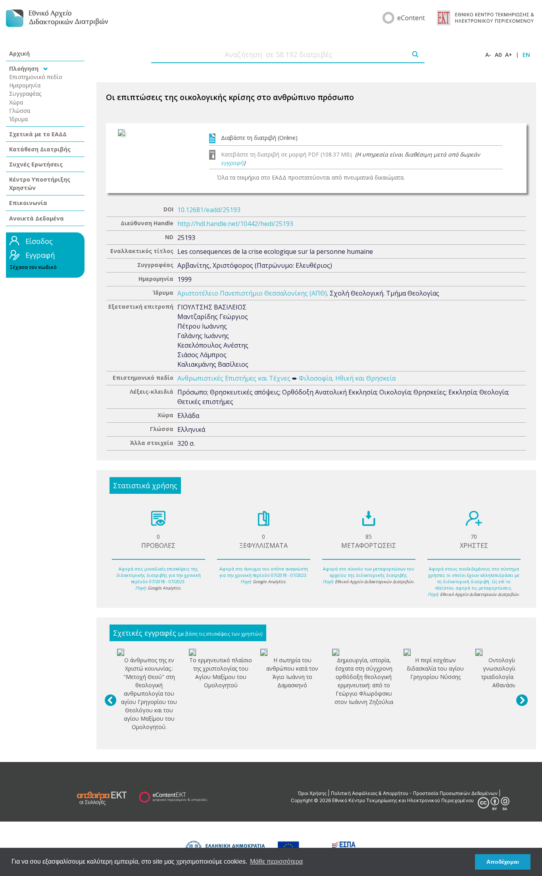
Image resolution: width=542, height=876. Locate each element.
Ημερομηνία (24, 85)
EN (526, 54)
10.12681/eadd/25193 (208, 209)
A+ (508, 54)
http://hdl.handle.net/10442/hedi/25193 (235, 223)
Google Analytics (164, 588)
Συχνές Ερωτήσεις (36, 164)
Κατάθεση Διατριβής (40, 149)
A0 (498, 54)
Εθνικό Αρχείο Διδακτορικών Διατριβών (374, 581)
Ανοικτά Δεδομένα (36, 218)
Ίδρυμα (18, 119)
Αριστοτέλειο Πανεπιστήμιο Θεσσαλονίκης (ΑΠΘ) (252, 293)
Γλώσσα (19, 110)
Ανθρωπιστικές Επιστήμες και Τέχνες (233, 378)
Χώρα (16, 102)
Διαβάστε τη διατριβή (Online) (259, 137)
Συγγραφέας (25, 93)
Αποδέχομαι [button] (502, 862)
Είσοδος (39, 241)
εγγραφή (232, 162)
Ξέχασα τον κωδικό (33, 267)
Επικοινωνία (28, 203)
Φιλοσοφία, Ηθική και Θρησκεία (347, 378)
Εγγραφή (40, 255)
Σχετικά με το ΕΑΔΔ (38, 134)
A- (488, 54)
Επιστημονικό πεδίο (35, 77)
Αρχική (19, 53)
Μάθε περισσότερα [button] (276, 861)
